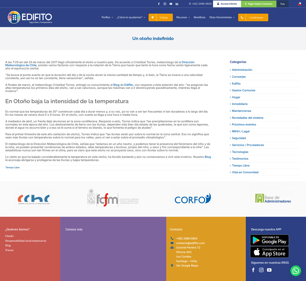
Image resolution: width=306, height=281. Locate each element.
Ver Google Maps (187, 265)
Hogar (236, 97)
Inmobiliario (240, 104)
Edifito (128, 85)
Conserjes (239, 76)
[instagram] (165, 4)
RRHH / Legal (241, 131)
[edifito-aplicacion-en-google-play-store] (269, 236)
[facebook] (159, 4)
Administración (242, 69)
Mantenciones (241, 111)
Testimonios (240, 158)
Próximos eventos (244, 124)
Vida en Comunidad (245, 172)
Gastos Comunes (243, 90)
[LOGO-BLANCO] (30, 12)
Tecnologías (240, 152)
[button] (295, 270)
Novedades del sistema (247, 117)
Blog (116, 85)
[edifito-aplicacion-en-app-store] (269, 247)
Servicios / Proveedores (248, 145)
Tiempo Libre (12, 167)
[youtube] (171, 4)
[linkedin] (177, 4)
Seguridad (239, 138)
